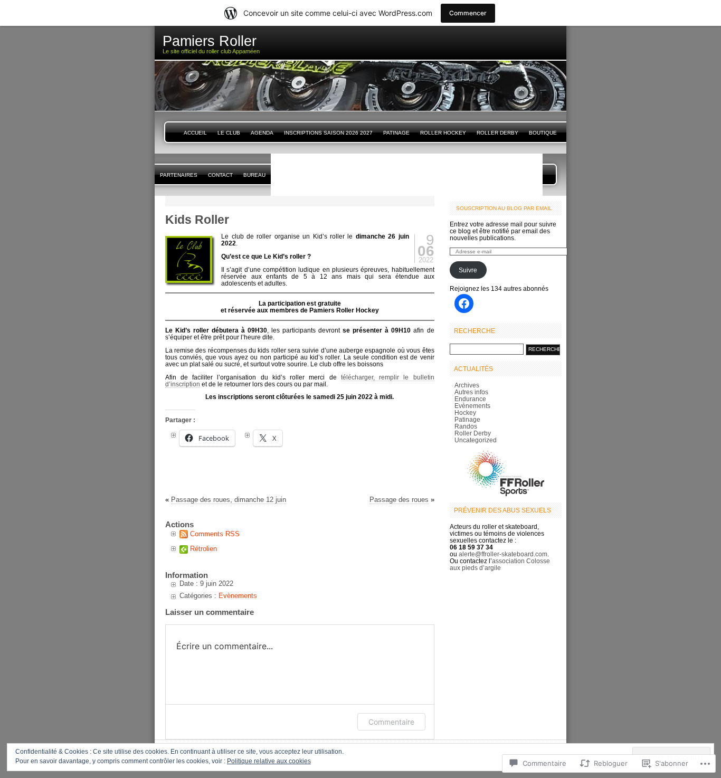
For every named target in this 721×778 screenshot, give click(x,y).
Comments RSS (215, 534)
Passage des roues (399, 500)
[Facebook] (463, 303)
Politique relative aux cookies (269, 761)
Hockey (465, 412)
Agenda (262, 133)
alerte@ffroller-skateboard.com (503, 554)
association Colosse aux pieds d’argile (500, 564)
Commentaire (391, 721)
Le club (228, 133)
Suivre (468, 270)
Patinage (396, 133)
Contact (220, 175)
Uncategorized (475, 440)
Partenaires (178, 175)
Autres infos (471, 391)
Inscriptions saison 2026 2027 (328, 133)
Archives (466, 385)
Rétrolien (203, 549)
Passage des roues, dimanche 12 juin (228, 500)
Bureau (254, 175)
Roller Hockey (443, 133)
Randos (465, 426)
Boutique (543, 133)
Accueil (195, 133)
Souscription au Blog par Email (504, 208)
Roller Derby (497, 133)
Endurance (470, 398)
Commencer (468, 13)
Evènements (238, 596)
